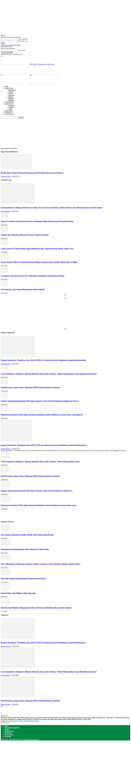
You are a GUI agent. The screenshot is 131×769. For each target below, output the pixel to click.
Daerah (10, 93)
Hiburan (10, 97)
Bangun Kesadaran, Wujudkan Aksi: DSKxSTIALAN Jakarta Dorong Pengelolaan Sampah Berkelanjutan (43, 360)
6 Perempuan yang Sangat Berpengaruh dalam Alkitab (22, 289)
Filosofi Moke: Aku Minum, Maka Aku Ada (18, 593)
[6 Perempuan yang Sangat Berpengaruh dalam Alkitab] (4, 285)
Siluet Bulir (9, 114)
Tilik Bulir (9, 110)
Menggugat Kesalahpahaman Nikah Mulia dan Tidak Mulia (25, 549)
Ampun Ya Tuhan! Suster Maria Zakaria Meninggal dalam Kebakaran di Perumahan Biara (37, 221)
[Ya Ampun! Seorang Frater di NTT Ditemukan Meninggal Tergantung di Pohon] (4, 272)
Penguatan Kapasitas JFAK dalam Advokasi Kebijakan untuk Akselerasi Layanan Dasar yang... (39, 505)
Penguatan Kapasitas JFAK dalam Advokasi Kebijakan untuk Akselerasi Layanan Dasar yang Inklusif (41, 415)
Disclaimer (8, 733)
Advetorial (11, 95)
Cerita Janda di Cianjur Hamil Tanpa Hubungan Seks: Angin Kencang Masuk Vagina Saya (37, 248)
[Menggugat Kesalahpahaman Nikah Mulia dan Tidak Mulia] (5, 545)
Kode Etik (8, 736)
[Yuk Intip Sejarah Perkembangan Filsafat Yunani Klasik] (5, 575)
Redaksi (7, 729)
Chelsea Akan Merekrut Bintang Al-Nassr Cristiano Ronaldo (25, 235)
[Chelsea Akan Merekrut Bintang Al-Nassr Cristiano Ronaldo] (4, 231)
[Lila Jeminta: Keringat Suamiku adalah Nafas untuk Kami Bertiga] (5, 531)
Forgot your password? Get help (10, 45)
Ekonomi (10, 100)
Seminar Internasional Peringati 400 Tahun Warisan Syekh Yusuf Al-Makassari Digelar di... (37, 491)
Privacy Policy (9, 734)
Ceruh (10, 109)
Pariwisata (11, 105)
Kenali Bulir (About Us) (12, 727)
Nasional (10, 91)
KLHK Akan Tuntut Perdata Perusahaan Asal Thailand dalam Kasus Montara (32, 173)
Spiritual (10, 107)
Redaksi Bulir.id (6, 176)
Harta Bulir (9, 104)
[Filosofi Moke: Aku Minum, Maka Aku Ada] (5, 589)
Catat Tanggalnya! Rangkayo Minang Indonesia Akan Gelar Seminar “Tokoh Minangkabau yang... (40, 461)
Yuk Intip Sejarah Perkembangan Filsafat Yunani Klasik (23, 578)
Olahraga (11, 98)
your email (22, 50)
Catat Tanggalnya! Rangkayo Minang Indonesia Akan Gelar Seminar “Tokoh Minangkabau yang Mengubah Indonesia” (49, 374)
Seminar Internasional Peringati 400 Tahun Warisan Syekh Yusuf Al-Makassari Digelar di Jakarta (39, 401)
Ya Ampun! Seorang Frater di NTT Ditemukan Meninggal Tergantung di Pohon (32, 276)
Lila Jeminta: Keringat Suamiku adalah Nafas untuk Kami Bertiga (27, 535)
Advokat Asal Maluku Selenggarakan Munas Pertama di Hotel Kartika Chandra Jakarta (36, 608)
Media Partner (9, 731)
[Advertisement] (36, 69)
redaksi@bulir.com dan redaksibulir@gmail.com (23, 721)
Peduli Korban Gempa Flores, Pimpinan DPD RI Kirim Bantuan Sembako (30, 387)
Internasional (12, 90)
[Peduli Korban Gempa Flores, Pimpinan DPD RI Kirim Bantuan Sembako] (4, 383)
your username (23, 39)
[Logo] (15, 83)
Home (7, 86)
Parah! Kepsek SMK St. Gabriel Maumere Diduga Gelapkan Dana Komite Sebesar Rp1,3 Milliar (39, 262)
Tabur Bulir (9, 88)
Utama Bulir (9, 102)
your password (23, 41)
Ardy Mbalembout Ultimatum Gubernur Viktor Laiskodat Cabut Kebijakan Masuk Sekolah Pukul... (41, 564)
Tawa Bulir (9, 112)
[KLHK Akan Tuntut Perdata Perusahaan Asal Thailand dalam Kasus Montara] (16, 169)
